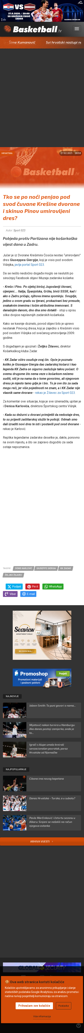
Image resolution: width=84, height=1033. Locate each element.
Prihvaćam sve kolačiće (34, 1005)
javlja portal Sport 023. (30, 265)
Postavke (63, 1005)
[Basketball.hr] (32, 31)
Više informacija (42, 1016)
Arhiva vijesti (40, 841)
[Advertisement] (42, 103)
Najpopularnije (16, 769)
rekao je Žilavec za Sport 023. (55, 393)
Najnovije (12, 696)
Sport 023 (19, 230)
